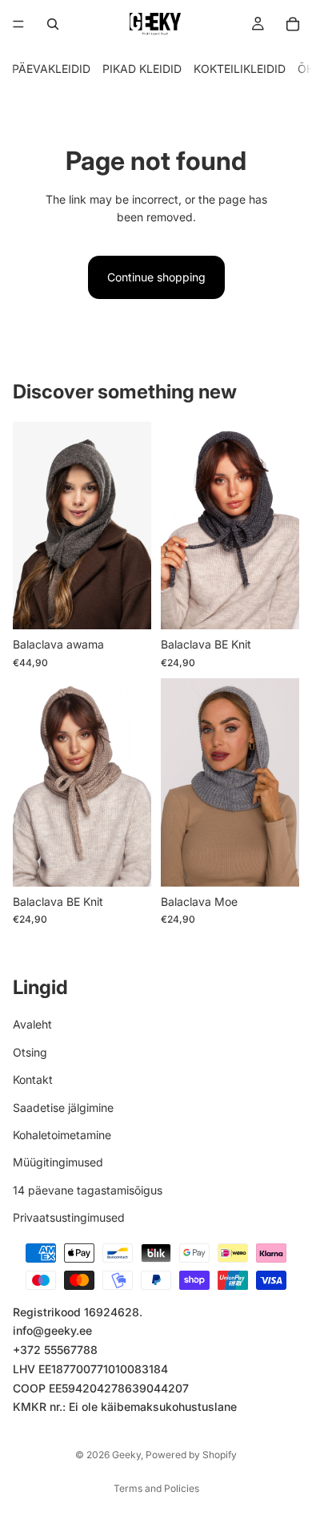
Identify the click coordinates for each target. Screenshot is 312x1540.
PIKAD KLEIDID (142, 68)
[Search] (52, 24)
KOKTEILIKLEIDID (240, 68)
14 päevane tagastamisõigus (87, 1190)
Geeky (126, 1455)
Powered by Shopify (191, 1455)
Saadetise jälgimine (63, 1107)
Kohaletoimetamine (62, 1135)
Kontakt (33, 1079)
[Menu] (18, 24)
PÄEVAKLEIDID (51, 68)
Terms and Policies (156, 1488)
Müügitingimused (58, 1162)
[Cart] (292, 24)
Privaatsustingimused (69, 1217)
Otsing (30, 1052)
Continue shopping (156, 277)
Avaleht (32, 1024)
